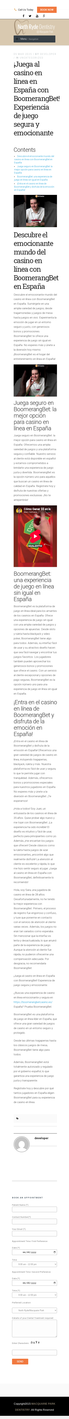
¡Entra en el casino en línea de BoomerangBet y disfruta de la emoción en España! (34, 186)
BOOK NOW (46, 9)
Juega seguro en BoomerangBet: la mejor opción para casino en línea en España (33, 169)
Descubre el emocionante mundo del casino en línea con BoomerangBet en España (34, 159)
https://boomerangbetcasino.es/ (33, 1002)
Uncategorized (31, 57)
